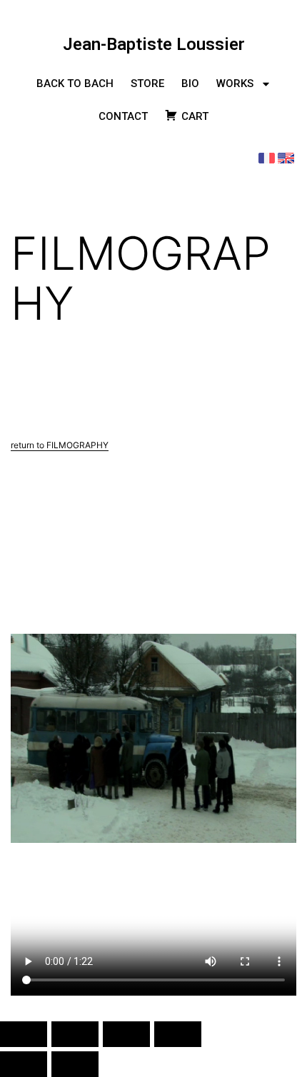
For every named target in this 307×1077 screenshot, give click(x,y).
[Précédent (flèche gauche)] (23, 1064)
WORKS (234, 83)
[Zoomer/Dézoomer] (23, 1034)
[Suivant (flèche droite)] (75, 1064)
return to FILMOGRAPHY (60, 445)
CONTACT (123, 116)
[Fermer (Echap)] (177, 1034)
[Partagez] (126, 1034)
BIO (190, 83)
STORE (147, 83)
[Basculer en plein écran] (75, 1034)
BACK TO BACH (75, 83)
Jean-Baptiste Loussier (154, 44)
